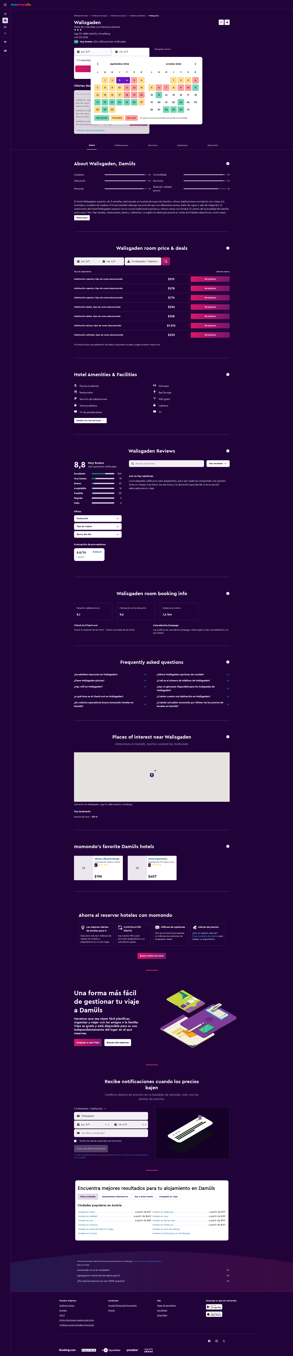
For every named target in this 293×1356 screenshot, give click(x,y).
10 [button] (119, 87)
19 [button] (134, 95)
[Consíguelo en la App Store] (214, 1314)
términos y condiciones (123, 1155)
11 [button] (127, 87)
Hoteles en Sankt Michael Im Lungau (96, 1229)
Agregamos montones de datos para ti (98, 1275)
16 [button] (112, 95)
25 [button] (126, 102)
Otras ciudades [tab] (88, 1197)
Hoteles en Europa (99, 16)
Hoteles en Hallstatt (87, 1216)
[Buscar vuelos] (5, 14)
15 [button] (105, 95)
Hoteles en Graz (160, 1216)
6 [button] (141, 80)
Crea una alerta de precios (205, 936)
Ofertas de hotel (81, 16)
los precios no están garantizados (147, 1261)
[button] (5, 4)
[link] (151, 956)
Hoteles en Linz (85, 1221)
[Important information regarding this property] (228, 594)
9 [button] (112, 87)
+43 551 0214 (81, 37)
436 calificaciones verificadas (109, 41)
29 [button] (104, 109)
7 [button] (97, 87)
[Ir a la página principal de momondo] (21, 4)
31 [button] (188, 109)
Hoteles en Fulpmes (88, 1225)
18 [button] (127, 95)
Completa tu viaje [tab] (168, 1197)
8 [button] (105, 87)
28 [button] (97, 109)
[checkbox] (89, 554)
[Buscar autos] (5, 27)
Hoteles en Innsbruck (162, 1225)
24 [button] (119, 102)
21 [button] (97, 102)
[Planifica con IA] (5, 33)
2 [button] (112, 80)
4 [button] (127, 80)
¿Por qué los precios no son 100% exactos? (101, 1281)
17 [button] (119, 95)
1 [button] (104, 80)
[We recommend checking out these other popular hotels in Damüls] (228, 846)
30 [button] (112, 109)
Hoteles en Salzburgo (162, 1212)
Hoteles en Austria (118, 16)
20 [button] (141, 95)
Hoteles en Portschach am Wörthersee (171, 1233)
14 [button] (97, 95)
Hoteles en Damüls (137, 16)
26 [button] (134, 102)
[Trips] (5, 42)
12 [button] (134, 87)
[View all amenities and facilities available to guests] (228, 375)
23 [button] (112, 102)
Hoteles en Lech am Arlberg (166, 1229)
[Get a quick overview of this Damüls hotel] (228, 164)
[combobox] (114, 1116)
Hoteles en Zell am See (163, 1221)
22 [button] (104, 102)
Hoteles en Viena (86, 1212)
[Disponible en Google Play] (214, 1307)
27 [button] (141, 102)
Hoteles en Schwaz (87, 1233)
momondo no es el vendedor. (93, 1270)
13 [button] (141, 87)
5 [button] (134, 80)
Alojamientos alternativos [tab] (115, 1197)
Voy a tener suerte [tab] (143, 1197)
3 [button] (119, 80)
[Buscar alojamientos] (5, 20)
